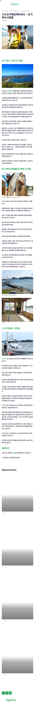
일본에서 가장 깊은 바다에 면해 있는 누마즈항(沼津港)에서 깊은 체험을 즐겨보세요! (14, 627)
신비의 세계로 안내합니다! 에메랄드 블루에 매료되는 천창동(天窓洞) (14, 680)
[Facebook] (3, 53)
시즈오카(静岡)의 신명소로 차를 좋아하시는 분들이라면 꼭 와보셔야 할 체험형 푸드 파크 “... (14, 574)
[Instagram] (6, 693)
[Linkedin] (20, 53)
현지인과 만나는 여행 (14, 23)
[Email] (32, 53)
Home (3, 11)
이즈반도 (10, 91)
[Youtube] (10, 693)
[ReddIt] (24, 53)
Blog (7, 11)
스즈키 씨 (5, 359)
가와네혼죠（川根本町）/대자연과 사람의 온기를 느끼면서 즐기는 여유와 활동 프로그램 (15, 520)
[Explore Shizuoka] (17, 700)
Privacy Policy (17, 707)
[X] (8, 53)
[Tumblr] (28, 53)
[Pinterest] (12, 53)
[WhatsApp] (16, 53)
